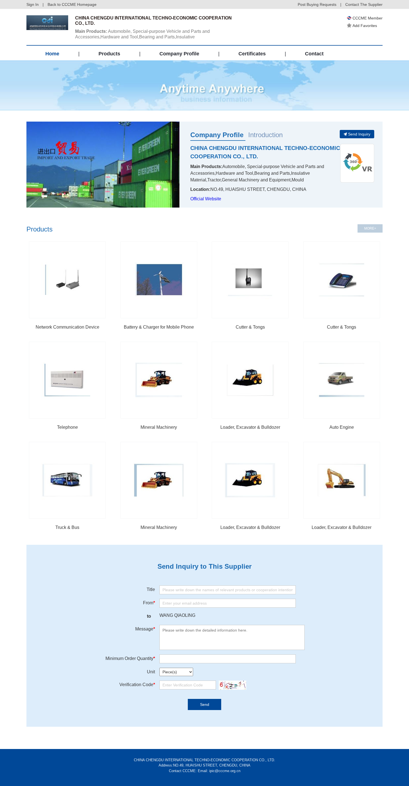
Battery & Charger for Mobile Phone (159, 327)
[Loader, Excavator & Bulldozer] (250, 380)
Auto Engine (341, 427)
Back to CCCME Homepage (72, 4)
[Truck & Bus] (67, 480)
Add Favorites (365, 25)
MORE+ (370, 228)
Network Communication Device (67, 327)
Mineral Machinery (159, 427)
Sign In (32, 4)
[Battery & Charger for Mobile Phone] (158, 280)
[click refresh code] (231, 685)
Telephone (67, 427)
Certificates (252, 53)
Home (52, 53)
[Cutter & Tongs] (250, 280)
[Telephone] (67, 380)
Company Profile (179, 53)
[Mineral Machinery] (158, 380)
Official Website (205, 198)
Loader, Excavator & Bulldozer (250, 427)
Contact (314, 53)
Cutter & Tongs (250, 327)
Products (109, 53)
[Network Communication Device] (67, 280)
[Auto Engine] (341, 380)
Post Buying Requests (317, 4)
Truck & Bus (67, 527)
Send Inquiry (359, 134)
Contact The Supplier (364, 4)
